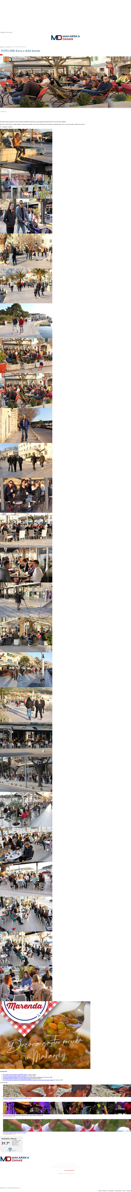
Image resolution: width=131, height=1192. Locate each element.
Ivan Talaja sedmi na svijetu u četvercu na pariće (14, 1076)
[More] (40, 115)
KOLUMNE (7, 46)
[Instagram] (123, 32)
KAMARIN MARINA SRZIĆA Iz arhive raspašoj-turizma (17, 1078)
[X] (18, 115)
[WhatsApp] (24, 115)
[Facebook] (122, 32)
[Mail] (125, 32)
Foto (12, 46)
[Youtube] (127, 32)
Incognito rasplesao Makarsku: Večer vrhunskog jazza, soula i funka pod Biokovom (23, 1077)
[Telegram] (35, 115)
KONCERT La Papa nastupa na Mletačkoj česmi (15, 1074)
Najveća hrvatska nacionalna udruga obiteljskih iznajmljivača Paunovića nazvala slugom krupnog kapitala (28, 1080)
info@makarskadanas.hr (69, 1170)
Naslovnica (2, 46)
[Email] (29, 115)
